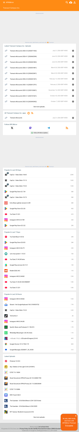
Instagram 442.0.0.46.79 (17, 248)
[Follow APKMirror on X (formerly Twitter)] (12, 128)
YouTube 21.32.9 (15, 287)
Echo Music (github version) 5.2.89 (20, 203)
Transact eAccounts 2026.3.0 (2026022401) (23, 73)
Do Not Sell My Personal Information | (40, 428)
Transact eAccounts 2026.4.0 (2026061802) (23, 62)
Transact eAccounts (16, 118)
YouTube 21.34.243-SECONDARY (20, 282)
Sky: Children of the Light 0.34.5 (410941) (22, 367)
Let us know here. (43, 427)
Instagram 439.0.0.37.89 (17, 220)
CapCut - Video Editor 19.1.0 (18, 180)
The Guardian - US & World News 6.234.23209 (23, 406)
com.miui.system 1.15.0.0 (17, 254)
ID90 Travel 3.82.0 (15, 395)
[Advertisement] (39, 27)
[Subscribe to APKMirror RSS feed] (67, 128)
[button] (28, 113)
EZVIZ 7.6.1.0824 (15, 372)
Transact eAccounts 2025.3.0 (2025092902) (23, 101)
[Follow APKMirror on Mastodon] (30, 128)
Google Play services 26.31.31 (19, 265)
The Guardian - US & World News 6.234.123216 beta (25, 400)
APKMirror (10, 2)
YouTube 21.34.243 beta (17, 259)
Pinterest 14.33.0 (15, 361)
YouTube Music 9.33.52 (17, 237)
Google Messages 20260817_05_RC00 (21, 349)
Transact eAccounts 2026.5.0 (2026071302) (23, 51)
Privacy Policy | (24, 428)
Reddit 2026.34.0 (15, 270)
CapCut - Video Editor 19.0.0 (18, 186)
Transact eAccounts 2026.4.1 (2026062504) (23, 56)
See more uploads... (39, 106)
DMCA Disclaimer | (57, 428)
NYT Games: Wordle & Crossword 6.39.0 (22, 412)
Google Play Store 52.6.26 (17, 208)
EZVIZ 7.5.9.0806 (15, 389)
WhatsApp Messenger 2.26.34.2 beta (21, 333)
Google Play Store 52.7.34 (17, 191)
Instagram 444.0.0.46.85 (17, 321)
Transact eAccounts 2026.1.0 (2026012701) (23, 84)
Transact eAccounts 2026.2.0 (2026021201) (23, 79)
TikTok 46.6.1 (14, 316)
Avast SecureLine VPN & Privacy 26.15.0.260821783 (25, 378)
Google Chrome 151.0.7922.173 (19, 344)
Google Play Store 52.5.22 (17, 225)
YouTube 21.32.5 (15, 214)
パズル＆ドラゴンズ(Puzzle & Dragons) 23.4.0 (24, 338)
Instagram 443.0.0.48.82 (17, 276)
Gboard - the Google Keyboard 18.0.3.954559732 (24, 304)
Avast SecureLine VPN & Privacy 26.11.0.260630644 (25, 383)
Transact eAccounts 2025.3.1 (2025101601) (23, 96)
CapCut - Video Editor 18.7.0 (18, 197)
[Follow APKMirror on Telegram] (48, 128)
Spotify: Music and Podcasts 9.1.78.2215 (22, 327)
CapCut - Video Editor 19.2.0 (18, 310)
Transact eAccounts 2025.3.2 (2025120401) (23, 90)
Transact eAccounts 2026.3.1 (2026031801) (23, 68)
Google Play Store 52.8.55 (17, 242)
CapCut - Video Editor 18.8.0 (18, 174)
